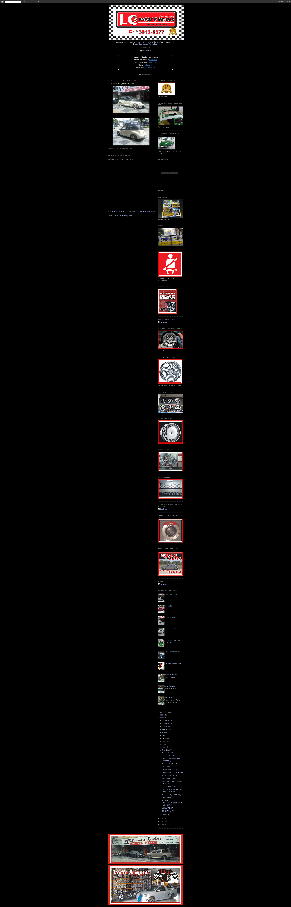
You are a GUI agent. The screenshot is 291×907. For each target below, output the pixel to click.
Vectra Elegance (169, 686)
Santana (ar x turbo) (170, 674)
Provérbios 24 (149, 67)
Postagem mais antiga (147, 211)
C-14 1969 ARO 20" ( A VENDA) (172, 772)
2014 (162, 715)
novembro (165, 723)
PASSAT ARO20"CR (168, 753)
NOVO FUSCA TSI (168, 811)
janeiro (164, 815)
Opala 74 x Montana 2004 (172, 663)
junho (164, 738)
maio (164, 741)
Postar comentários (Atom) (123, 216)
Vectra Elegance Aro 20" (172, 652)
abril (163, 744)
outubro (165, 726)
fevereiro (165, 750)
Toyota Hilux (168, 697)
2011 (162, 821)
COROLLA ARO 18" (168, 756)
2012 (162, 818)
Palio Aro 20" (168, 606)
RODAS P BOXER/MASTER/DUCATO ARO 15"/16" (172, 803)
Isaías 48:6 (153, 60)
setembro (165, 729)
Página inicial (131, 211)
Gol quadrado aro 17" (171, 617)
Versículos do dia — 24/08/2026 (145, 57)
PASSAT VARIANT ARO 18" (171, 764)
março (164, 747)
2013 (162, 718)
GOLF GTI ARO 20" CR (169, 775)
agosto (164, 732)
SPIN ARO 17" (166, 798)
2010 (162, 824)
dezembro (165, 720)
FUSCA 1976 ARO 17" (169, 778)
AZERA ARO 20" (167, 808)
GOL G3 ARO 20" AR (171, 594)
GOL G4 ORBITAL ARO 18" (171, 787)
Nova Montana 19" (170, 629)
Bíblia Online (150, 74)
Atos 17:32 (153, 62)
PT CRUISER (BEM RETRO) (171, 795)
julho (164, 735)
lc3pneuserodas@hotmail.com (148, 44)
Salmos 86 (148, 65)
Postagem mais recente (116, 211)
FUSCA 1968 (166, 767)
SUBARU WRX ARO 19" (170, 769)
